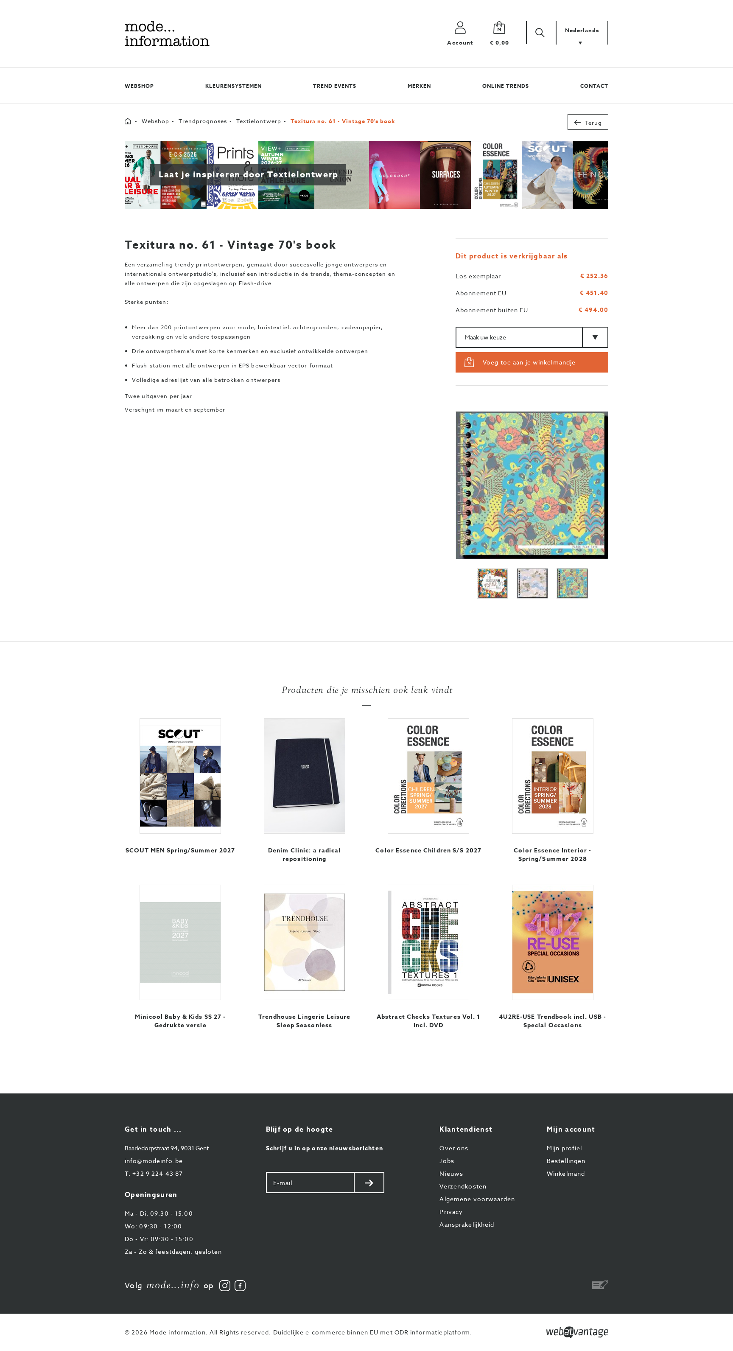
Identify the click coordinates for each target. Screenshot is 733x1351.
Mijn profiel (564, 1148)
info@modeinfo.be (154, 1161)
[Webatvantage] (577, 1332)
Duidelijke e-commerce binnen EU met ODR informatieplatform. (373, 1332)
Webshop (139, 86)
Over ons (453, 1148)
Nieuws (451, 1173)
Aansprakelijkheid (466, 1224)
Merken (419, 86)
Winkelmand (566, 1173)
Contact (594, 86)
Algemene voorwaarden (477, 1199)
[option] (532, 485)
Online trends (505, 86)
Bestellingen (566, 1161)
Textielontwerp (258, 121)
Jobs (446, 1161)
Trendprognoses (203, 121)
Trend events (334, 86)
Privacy (451, 1212)
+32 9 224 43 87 (154, 1173)
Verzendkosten (463, 1186)
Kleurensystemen (233, 86)
